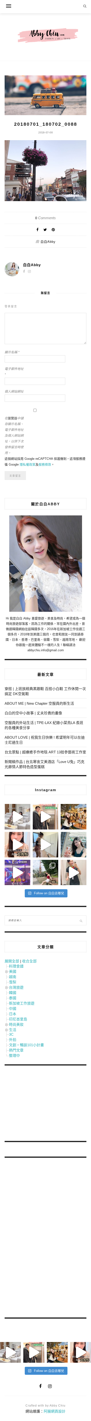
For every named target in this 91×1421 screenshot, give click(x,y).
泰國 (12, 998)
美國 (12, 971)
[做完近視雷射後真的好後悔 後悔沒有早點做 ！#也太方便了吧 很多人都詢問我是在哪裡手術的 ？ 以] (17, 844)
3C (11, 1034)
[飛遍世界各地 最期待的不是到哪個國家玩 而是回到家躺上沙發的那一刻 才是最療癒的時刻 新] (17, 816)
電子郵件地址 (14, 371)
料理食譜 (16, 966)
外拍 (12, 1040)
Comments (45, 218)
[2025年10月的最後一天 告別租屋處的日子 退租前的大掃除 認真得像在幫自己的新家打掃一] (45, 844)
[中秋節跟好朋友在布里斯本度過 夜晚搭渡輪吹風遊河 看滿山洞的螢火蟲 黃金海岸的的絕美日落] (73, 872)
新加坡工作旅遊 (21, 1003)
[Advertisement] (41, 1104)
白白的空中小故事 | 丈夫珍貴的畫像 (33, 713)
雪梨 (12, 982)
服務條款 (45, 464)
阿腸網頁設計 (55, 1411)
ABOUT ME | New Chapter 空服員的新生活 (39, 703)
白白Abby (48, 241)
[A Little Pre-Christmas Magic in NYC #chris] (73, 816)
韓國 (12, 993)
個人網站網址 (14, 391)
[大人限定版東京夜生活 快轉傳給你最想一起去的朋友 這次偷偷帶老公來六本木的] (17, 872)
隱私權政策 (27, 464)
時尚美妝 (16, 1024)
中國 (12, 1009)
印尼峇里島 (18, 1019)
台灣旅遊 (16, 987)
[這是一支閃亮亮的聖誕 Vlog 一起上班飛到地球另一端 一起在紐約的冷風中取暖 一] (45, 816)
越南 (12, 977)
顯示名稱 (12, 352)
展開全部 (12, 961)
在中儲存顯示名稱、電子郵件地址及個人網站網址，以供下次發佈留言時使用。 (14, 435)
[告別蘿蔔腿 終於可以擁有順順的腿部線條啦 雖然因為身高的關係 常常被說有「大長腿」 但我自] (45, 872)
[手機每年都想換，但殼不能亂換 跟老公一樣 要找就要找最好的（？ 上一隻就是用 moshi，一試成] (73, 844)
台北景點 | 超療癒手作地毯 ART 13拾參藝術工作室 (45, 752)
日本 (12, 1014)
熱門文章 (16, 1050)
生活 (12, 1030)
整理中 (14, 1055)
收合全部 (29, 961)
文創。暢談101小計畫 (26, 1045)
